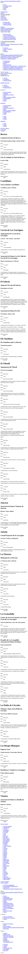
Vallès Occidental (7, 878)
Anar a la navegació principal (7, 1)
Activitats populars (7, 92)
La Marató (20, 44)
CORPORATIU (4, 12)
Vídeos (4, 116)
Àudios (4, 117)
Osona (4, 858)
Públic (4, 96)
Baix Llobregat (6, 839)
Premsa (16, 44)
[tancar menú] (2, 45)
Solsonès (5, 871)
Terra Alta (5, 874)
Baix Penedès (6, 841)
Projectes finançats (7, 80)
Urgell (4, 875)
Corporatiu (3, 43)
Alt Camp (5, 828)
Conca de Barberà (7, 846)
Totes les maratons (7, 64)
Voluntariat (5, 93)
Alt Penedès (5, 831)
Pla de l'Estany (6, 863)
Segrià (4, 869)
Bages (4, 835)
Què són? (5, 78)
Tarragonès (5, 873)
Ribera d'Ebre (6, 865)
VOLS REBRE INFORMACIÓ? (10, 886)
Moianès (5, 854)
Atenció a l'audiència (10, 44)
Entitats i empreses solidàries (9, 97)
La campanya (6, 79)
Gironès (5, 851)
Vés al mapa (3, 129)
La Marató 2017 (4, 74)
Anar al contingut (17, 1)
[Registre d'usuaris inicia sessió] (8, 14)
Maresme (5, 853)
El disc (4, 100)
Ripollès (5, 867)
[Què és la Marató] (5, 128)
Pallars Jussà (6, 859)
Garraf (4, 847)
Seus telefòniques (7, 98)
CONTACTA (6, 887)
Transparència (6, 62)
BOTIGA (10, 56)
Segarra (5, 868)
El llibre (5, 99)
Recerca (5, 63)
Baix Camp (5, 836)
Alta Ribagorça (6, 827)
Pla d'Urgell (5, 862)
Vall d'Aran (5, 876)
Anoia (4, 833)
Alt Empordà (6, 830)
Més (14, 66)
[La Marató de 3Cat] (9, 58)
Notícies (5, 119)
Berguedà (5, 843)
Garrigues (5, 848)
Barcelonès (5, 842)
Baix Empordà (6, 838)
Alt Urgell (5, 832)
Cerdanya (5, 844)
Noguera (5, 857)
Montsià (5, 855)
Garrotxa (5, 849)
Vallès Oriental (6, 879)
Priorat (4, 864)
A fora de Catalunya (7, 826)
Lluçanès (5, 852)
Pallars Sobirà (6, 860)
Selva (4, 870)
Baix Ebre (5, 837)
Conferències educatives (8, 94)
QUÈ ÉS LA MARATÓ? (8, 885)
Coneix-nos (3, 44)
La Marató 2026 (6, 61)
